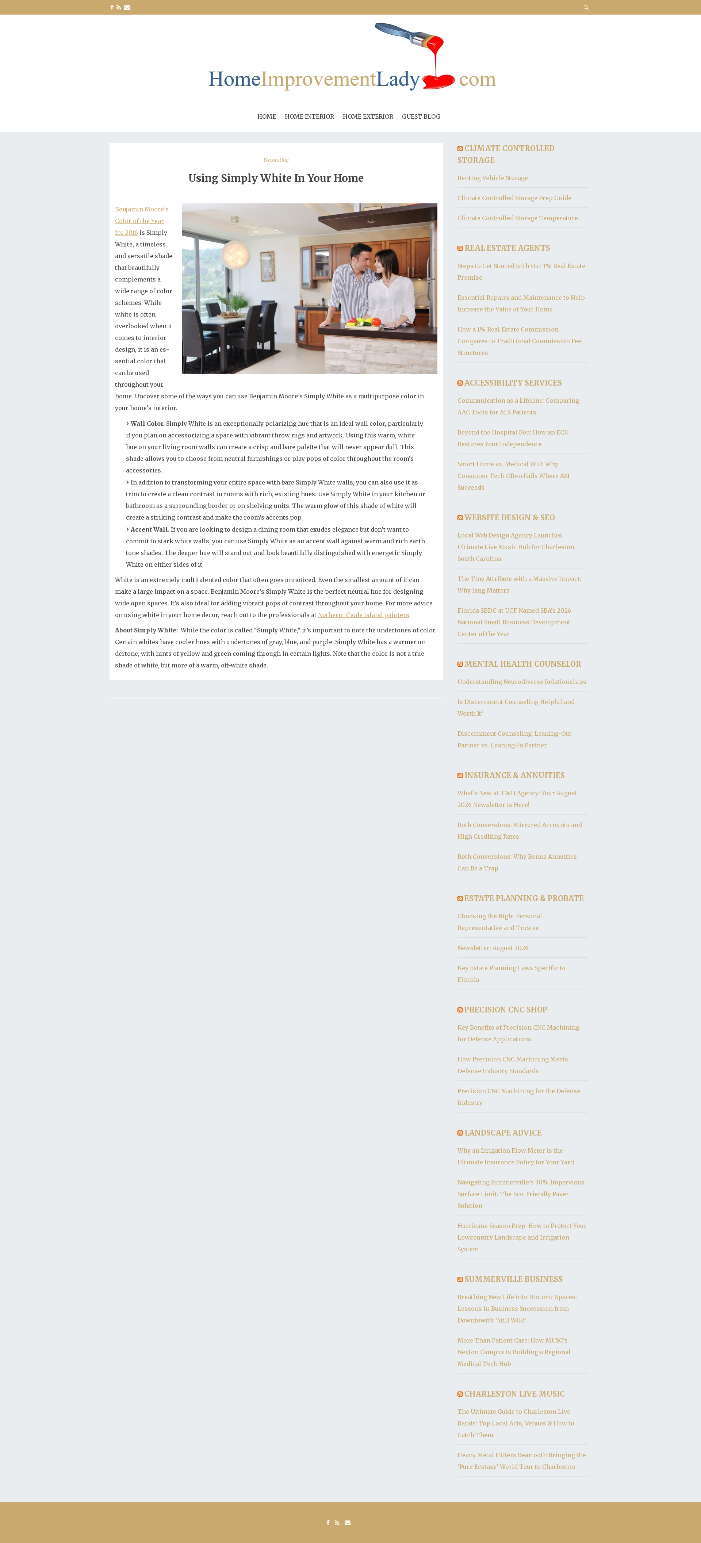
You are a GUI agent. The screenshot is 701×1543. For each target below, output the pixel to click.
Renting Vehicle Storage (492, 177)
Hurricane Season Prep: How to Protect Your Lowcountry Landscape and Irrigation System (522, 1237)
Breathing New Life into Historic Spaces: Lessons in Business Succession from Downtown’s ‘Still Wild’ (517, 1308)
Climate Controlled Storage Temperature (517, 218)
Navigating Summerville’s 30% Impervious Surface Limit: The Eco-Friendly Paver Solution (521, 1194)
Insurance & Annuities (514, 775)
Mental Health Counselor (522, 664)
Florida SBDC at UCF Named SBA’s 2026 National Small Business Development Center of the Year (514, 622)
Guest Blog (421, 116)
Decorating (276, 160)
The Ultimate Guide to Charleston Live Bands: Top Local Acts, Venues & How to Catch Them (515, 1423)
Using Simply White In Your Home (276, 178)
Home (266, 116)
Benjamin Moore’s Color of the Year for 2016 (142, 221)
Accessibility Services (513, 382)
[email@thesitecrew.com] (127, 7)
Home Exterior (368, 116)
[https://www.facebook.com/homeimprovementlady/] (112, 7)
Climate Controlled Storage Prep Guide (514, 198)
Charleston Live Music (514, 1393)
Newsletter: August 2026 (493, 948)
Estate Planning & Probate (524, 898)
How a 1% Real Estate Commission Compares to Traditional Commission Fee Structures (519, 341)
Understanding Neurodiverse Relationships (521, 681)
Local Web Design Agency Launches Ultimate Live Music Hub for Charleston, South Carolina (516, 547)
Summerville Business (513, 1279)
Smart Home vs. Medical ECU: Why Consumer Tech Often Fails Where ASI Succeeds (513, 475)
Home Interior (309, 116)
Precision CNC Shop (505, 1009)
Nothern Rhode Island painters (363, 615)
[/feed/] (118, 7)
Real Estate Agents (507, 248)
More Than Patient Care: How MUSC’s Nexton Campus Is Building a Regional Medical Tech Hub (514, 1352)
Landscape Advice (503, 1132)
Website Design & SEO (509, 517)
